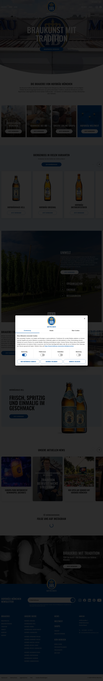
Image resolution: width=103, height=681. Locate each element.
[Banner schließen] (84, 318)
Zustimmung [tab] (27, 330)
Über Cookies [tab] (76, 330)
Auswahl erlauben (51, 361)
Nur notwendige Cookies (28, 361)
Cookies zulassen (74, 361)
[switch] (42, 355)
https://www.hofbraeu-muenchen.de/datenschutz (59, 346)
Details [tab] (52, 330)
